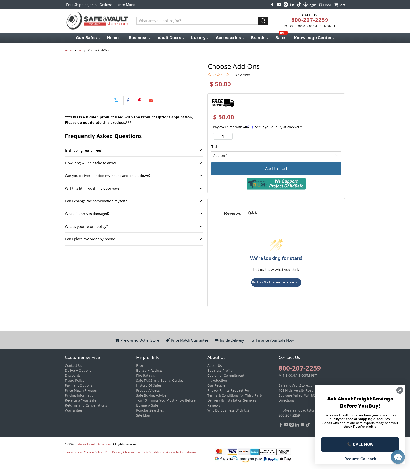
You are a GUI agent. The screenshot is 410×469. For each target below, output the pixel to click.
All (80, 50)
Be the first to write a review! (276, 282)
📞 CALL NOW (360, 444)
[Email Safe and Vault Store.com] (302, 425)
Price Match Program (81, 390)
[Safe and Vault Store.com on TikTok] (299, 4)
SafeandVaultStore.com (297, 385)
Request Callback (360, 459)
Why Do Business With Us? (228, 410)
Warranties (74, 410)
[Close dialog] (399, 390)
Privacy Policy (72, 452)
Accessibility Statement (182, 452)
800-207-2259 (309, 20)
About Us (214, 365)
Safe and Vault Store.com (93, 444)
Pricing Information (80, 395)
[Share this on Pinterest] (139, 100)
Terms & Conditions (150, 452)
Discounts (73, 375)
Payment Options (78, 385)
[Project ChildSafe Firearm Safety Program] (276, 184)
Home (68, 50)
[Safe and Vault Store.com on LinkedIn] (292, 4)
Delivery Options (78, 370)
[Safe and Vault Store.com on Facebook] (272, 4)
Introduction (217, 380)
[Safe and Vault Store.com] (97, 21)
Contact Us (73, 365)
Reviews (213, 405)
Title (215, 146)
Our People (216, 385)
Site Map (143, 415)
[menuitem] (87, 38)
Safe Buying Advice (151, 395)
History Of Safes (149, 385)
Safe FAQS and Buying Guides (159, 380)
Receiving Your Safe (80, 400)
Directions (287, 400)
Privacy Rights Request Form (229, 390)
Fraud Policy (74, 380)
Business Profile (220, 370)
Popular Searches (150, 410)
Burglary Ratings (149, 370)
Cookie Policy (93, 452)
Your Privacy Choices (119, 452)
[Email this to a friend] (151, 100)
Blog (139, 365)
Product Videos (148, 390)
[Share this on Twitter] (116, 100)
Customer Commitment (225, 375)
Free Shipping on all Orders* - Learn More (100, 4)
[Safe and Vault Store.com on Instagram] (286, 4)
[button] (398, 457)
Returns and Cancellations (86, 405)
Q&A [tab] (252, 213)
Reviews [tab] (232, 213)
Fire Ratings (145, 375)
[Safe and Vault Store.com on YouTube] (279, 4)
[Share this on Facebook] (127, 100)
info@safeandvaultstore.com (301, 410)
